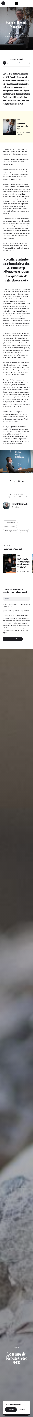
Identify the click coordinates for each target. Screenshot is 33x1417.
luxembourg (24, 531)
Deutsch (8, 610)
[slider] (12, 63)
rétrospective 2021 (10, 522)
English (17, 610)
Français (26, 610)
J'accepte (11, 1409)
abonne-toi (22, 154)
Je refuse (22, 1409)
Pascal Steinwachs (17, 32)
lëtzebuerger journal (10, 531)
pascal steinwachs (9, 526)
